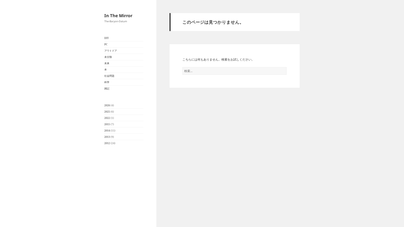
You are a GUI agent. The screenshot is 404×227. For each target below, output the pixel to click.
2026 (107, 105)
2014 (107, 130)
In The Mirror (118, 15)
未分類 (108, 57)
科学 (106, 82)
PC (105, 44)
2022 (107, 118)
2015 (107, 124)
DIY (106, 38)
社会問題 (109, 76)
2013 (107, 137)
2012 (107, 143)
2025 (107, 111)
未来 (106, 63)
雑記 (106, 88)
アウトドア (110, 50)
